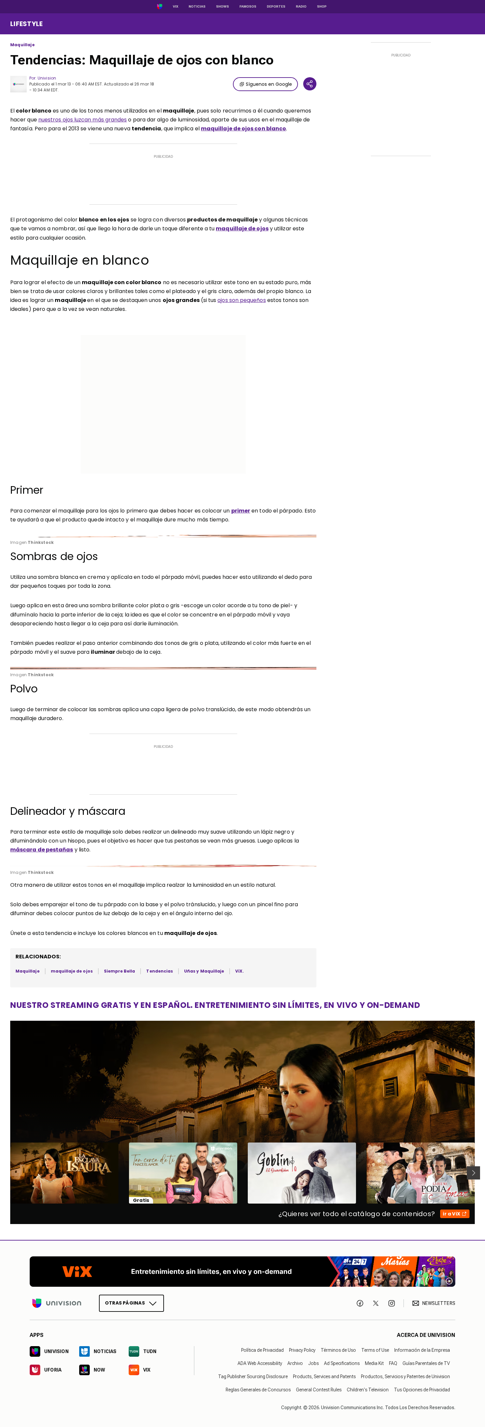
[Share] (309, 83)
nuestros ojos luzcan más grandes (82, 119)
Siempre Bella (119, 971)
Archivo (295, 1363)
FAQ (393, 1363)
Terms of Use (375, 1350)
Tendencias (159, 971)
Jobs (313, 1363)
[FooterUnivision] (56, 1303)
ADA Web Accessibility (260, 1363)
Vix (175, 6)
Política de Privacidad (262, 1350)
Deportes (276, 6)
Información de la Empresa (422, 1350)
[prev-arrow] (6, 1173)
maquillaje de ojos (72, 971)
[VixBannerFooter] (242, 1271)
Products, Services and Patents (324, 1376)
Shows (222, 6)
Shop (322, 6)
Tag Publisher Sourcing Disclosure (253, 1376)
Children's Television (368, 1389)
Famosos (248, 6)
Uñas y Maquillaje (204, 971)
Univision (47, 78)
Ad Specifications (342, 1363)
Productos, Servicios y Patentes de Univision (405, 1376)
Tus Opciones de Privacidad (422, 1389)
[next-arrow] (473, 1172)
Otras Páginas (125, 1303)
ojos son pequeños (241, 300)
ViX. (239, 971)
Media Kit (374, 1363)
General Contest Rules (318, 1389)
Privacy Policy (302, 1350)
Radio (301, 6)
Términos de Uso (338, 1350)
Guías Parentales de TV (426, 1363)
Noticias (197, 6)
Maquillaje (22, 45)
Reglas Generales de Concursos (258, 1389)
